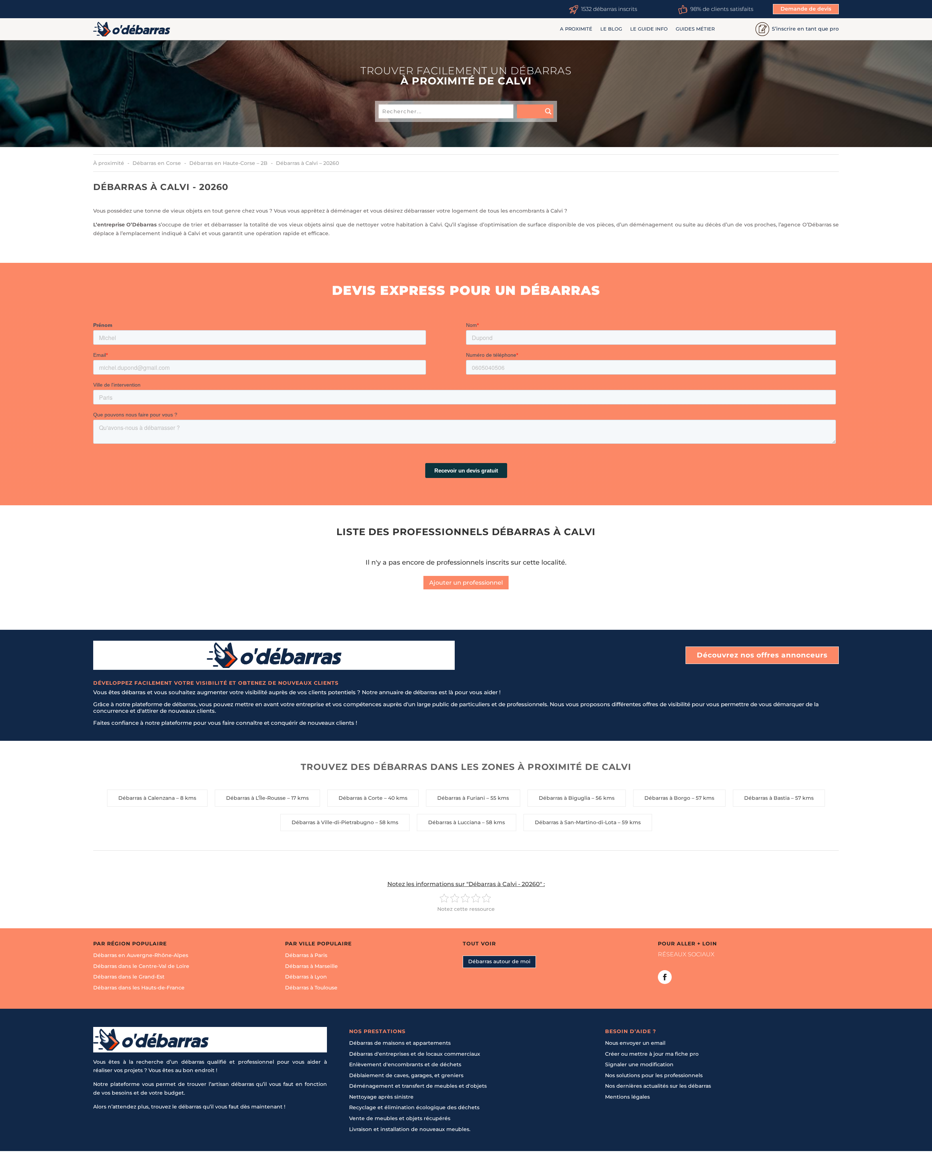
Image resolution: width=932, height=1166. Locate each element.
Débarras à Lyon (306, 976)
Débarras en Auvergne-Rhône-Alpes (140, 955)
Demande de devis (806, 8)
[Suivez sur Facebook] (665, 977)
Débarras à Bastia (767, 798)
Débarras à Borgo (667, 798)
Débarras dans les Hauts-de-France (139, 987)
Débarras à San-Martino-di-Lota (575, 822)
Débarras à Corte (361, 798)
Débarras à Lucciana (454, 822)
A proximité (576, 29)
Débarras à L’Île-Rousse (256, 798)
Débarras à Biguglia (564, 798)
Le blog (611, 29)
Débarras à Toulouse (311, 987)
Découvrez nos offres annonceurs (762, 655)
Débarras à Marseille (311, 966)
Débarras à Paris (306, 955)
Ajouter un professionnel (466, 582)
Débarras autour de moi (499, 961)
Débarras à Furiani (461, 798)
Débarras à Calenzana (146, 798)
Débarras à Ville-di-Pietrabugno (333, 822)
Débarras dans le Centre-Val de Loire (141, 966)
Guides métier (695, 29)
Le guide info (649, 29)
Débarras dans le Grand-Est (129, 976)
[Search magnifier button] (535, 111)
